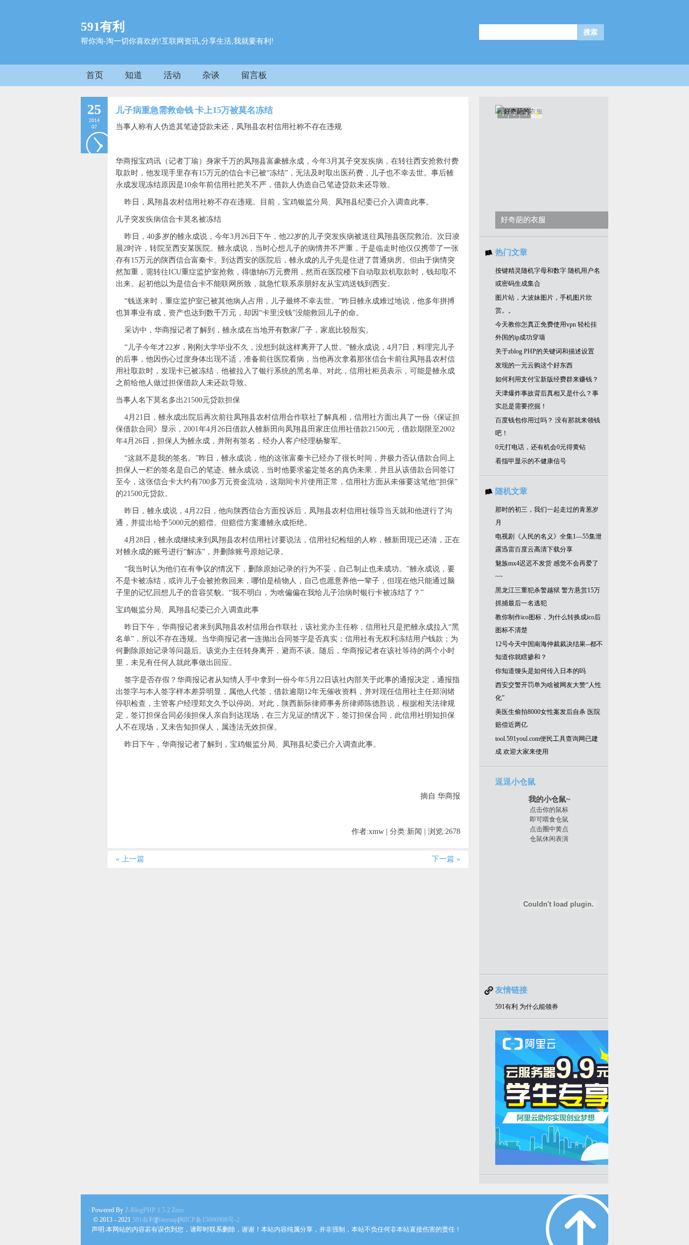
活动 (172, 75)
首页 (94, 75)
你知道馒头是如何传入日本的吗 (540, 671)
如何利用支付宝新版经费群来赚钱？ (547, 379)
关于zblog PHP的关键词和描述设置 (544, 351)
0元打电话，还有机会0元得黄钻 (540, 447)
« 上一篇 (130, 859)
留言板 (254, 75)
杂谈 (211, 75)
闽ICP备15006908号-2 (209, 1219)
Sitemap (167, 1219)
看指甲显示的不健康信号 (530, 461)
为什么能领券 (538, 1006)
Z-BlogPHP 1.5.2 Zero (154, 1210)
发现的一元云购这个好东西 (534, 365)
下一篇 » (446, 859)
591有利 (103, 26)
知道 (133, 75)
